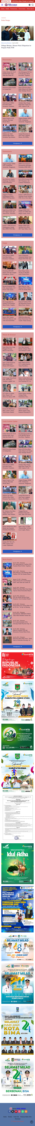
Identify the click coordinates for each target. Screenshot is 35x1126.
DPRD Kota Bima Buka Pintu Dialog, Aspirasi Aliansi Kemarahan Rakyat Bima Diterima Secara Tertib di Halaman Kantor (22, 590)
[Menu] (2, 4)
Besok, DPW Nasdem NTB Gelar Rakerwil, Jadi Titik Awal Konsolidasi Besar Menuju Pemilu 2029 (9, 319)
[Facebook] (9, 1111)
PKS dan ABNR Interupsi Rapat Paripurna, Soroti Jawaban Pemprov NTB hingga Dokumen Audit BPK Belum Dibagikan (22, 598)
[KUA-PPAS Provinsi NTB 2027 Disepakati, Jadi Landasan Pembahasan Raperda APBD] (25, 174)
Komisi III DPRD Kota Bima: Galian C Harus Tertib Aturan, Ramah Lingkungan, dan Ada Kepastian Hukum (9, 410)
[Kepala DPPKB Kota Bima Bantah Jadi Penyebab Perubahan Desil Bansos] (9, 521)
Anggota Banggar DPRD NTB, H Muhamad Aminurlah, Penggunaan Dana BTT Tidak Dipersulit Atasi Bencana (25, 120)
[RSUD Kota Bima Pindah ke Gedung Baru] (9, 82)
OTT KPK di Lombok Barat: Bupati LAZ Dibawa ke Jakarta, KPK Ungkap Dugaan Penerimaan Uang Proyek (9, 395)
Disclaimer (17, 1119)
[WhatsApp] (22, 1111)
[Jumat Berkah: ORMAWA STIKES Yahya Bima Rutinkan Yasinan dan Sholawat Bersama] (7, 615)
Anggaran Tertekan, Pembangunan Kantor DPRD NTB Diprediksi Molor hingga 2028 (9, 196)
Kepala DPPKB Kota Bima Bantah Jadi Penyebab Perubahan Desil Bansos (9, 528)
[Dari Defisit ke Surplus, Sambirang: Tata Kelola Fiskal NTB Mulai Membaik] (9, 174)
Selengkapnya (17, 143)
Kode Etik (16, 1116)
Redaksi (10, 1116)
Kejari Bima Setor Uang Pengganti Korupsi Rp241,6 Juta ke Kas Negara (9, 349)
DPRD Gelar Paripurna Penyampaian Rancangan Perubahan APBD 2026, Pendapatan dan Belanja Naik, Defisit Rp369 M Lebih (25, 165)
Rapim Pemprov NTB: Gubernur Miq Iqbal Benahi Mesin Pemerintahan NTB (8, 120)
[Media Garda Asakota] (10, 4)
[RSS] (26, 1111)
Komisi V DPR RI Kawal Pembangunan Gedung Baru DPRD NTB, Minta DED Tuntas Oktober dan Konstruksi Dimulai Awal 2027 (9, 227)
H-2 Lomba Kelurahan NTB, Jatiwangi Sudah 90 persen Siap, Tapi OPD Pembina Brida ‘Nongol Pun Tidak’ (22, 623)
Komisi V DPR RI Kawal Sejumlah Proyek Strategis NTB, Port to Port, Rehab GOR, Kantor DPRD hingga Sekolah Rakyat (25, 196)
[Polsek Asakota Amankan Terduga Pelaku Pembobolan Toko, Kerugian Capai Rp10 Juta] (25, 388)
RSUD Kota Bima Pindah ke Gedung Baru (9, 88)
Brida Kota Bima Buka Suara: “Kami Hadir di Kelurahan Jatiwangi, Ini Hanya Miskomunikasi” (22, 639)
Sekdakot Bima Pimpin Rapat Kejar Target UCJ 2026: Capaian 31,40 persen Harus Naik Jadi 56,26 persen (25, 104)
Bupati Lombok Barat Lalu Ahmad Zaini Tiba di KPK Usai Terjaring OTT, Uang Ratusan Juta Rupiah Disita (25, 379)
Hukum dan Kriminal (6, 43)
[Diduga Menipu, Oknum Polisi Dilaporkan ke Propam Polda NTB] (17, 33)
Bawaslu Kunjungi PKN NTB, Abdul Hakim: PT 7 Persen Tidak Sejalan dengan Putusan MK (9, 288)
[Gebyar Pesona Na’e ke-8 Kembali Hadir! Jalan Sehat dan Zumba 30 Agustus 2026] (9, 66)
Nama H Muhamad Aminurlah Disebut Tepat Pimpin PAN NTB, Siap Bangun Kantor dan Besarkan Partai (25, 257)
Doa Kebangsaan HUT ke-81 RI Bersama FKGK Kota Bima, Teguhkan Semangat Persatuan (25, 73)
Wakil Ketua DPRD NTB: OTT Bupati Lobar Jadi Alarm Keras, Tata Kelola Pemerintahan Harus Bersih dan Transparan (9, 211)
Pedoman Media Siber (26, 1116)
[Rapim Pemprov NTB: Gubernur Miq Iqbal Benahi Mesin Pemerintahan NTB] (9, 113)
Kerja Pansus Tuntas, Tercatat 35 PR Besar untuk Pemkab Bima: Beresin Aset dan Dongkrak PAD (24, 272)
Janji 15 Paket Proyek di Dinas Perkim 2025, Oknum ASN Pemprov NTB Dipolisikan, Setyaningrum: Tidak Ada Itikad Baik (9, 364)
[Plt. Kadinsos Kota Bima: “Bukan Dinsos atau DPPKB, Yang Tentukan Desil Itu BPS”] (9, 505)
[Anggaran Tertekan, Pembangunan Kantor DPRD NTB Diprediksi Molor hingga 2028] (9, 189)
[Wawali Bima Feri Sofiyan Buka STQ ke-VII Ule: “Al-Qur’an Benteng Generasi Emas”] (7, 607)
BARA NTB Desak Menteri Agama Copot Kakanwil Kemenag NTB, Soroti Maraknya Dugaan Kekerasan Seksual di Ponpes (25, 410)
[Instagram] (19, 1111)
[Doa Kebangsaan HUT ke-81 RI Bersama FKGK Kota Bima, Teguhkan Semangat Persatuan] (25, 66)
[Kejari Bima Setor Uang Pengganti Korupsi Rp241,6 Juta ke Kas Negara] (9, 342)
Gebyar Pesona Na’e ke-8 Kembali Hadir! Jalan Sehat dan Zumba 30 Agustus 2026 (9, 73)
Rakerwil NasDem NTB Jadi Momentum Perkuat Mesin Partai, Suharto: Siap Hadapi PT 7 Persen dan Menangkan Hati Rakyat (25, 303)
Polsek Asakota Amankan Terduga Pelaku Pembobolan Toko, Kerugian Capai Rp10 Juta (25, 395)
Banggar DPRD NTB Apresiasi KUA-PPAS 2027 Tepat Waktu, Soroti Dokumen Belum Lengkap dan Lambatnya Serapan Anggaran (25, 227)
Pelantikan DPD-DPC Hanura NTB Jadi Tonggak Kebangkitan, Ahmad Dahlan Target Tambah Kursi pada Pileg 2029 (9, 272)
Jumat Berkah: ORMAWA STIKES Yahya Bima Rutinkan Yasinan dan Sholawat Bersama (22, 614)
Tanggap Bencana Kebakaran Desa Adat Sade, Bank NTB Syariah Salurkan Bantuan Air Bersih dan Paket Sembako (25, 512)
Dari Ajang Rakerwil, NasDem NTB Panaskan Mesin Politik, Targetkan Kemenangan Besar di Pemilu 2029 (9, 303)
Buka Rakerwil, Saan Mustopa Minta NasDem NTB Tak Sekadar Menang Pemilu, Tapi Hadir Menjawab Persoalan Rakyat (25, 288)
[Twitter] (12, 1111)
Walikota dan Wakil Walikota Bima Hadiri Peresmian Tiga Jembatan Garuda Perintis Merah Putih (9, 135)
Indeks (5, 1116)
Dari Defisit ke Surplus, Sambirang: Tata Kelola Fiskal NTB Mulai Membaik (9, 181)
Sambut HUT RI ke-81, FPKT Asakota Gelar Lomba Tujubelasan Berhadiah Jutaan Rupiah (9, 543)
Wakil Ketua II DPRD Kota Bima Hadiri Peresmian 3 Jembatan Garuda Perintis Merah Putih (8, 104)
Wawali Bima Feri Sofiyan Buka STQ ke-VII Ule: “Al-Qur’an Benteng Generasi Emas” (22, 606)
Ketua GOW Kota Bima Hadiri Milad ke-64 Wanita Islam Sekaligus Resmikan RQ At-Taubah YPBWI (25, 89)
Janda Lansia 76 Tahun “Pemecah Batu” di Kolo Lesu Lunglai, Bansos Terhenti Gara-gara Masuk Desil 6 (25, 528)
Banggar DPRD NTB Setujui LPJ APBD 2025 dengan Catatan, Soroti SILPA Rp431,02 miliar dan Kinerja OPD (25, 211)
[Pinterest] (16, 1111)
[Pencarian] (33, 4)
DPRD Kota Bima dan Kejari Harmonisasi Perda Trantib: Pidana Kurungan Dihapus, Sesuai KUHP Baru (25, 319)
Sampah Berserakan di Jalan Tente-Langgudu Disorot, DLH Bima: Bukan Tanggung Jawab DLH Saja (25, 135)
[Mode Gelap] (30, 4)
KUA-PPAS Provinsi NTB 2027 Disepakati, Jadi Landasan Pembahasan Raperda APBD (25, 181)
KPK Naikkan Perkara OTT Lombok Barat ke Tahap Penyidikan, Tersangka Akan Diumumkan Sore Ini (24, 364)
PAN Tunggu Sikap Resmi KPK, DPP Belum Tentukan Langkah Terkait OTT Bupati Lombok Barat (9, 379)
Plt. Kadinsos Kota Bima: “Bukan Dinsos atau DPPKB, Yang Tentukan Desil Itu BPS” (9, 512)
